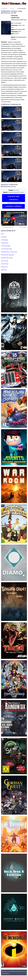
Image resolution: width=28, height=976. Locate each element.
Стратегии (5, 246)
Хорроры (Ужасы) (9, 252)
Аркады (4, 240)
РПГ (2, 234)
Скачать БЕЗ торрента (13, 198)
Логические (6, 249)
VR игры (4, 264)
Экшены (4, 243)
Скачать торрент (13, 206)
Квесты (4, 267)
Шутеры (4, 261)
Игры (12, 8)
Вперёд (23, 227)
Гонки (4, 237)
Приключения (7, 255)
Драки (4, 270)
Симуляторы (7, 258)
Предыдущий (7, 227)
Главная (4, 8)
